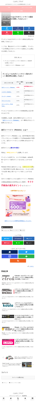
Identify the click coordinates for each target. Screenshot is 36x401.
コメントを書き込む (18, 377)
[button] (32, 241)
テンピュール (6, 230)
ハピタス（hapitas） (7, 92)
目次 (15, 57)
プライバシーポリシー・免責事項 (18, 396)
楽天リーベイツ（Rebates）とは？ (15, 65)
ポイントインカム (6, 100)
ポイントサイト (15, 230)
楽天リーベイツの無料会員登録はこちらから (18, 221)
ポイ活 (22, 230)
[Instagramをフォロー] (10, 256)
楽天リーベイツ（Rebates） (8, 87)
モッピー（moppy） (6, 96)
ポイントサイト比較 (7, 227)
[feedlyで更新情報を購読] (26, 256)
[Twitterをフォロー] (26, 252)
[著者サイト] (10, 252)
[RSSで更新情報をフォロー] (18, 261)
